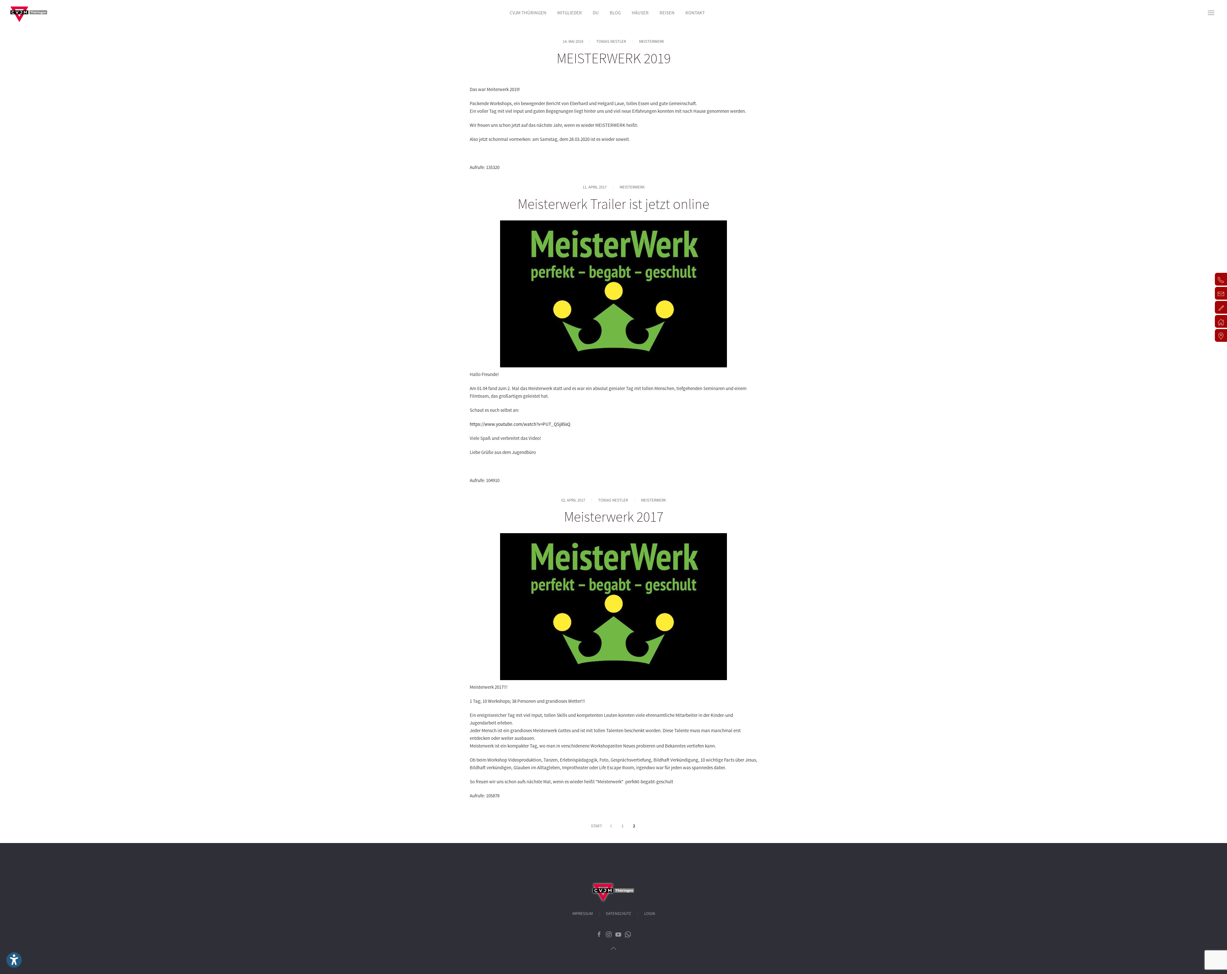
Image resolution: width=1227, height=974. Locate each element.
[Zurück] (611, 826)
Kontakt (695, 13)
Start (596, 826)
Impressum (582, 913)
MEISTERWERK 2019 (614, 58)
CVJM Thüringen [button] (528, 13)
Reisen (667, 13)
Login (649, 913)
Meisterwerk (651, 41)
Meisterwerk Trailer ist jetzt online (613, 204)
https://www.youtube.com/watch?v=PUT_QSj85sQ (520, 424)
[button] (1211, 13)
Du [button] (596, 13)
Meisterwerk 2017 (613, 516)
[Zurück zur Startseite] (29, 13)
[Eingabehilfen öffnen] (14, 960)
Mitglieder (569, 13)
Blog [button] (615, 13)
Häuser (640, 13)
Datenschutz (618, 913)
